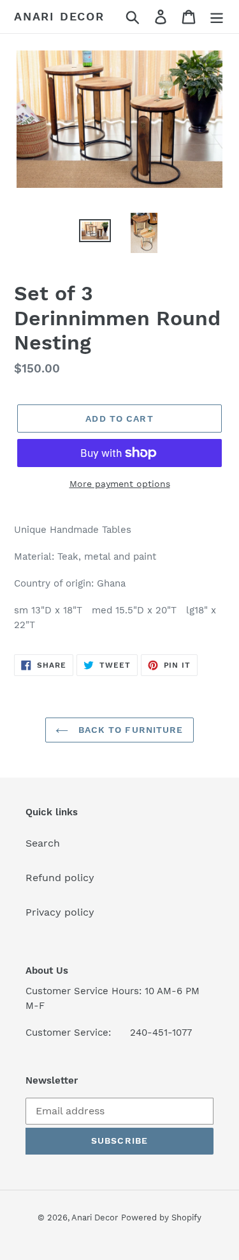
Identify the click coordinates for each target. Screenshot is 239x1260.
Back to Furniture (129, 730)
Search (42, 843)
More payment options (119, 484)
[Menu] (217, 17)
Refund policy (59, 878)
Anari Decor (59, 16)
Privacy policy (59, 912)
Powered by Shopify (161, 1217)
